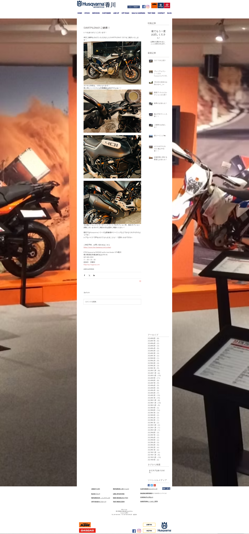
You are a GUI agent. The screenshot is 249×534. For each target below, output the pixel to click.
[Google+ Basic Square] (155, 485)
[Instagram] (147, 6)
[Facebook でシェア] (84, 275)
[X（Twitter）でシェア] (89, 275)
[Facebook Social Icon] (143, 6)
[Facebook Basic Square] (149, 485)
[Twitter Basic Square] (152, 485)
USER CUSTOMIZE (89, 269)
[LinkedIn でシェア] (94, 275)
